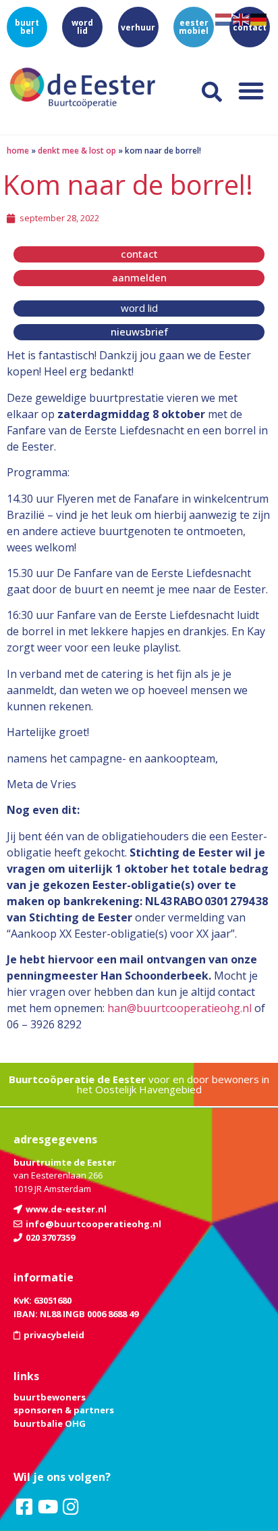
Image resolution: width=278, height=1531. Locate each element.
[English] (241, 18)
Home (18, 150)
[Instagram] (71, 1506)
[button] (251, 90)
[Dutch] (224, 18)
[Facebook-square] (24, 1506)
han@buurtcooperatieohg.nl (179, 1008)
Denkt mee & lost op (77, 150)
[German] (259, 18)
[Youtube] (47, 1506)
